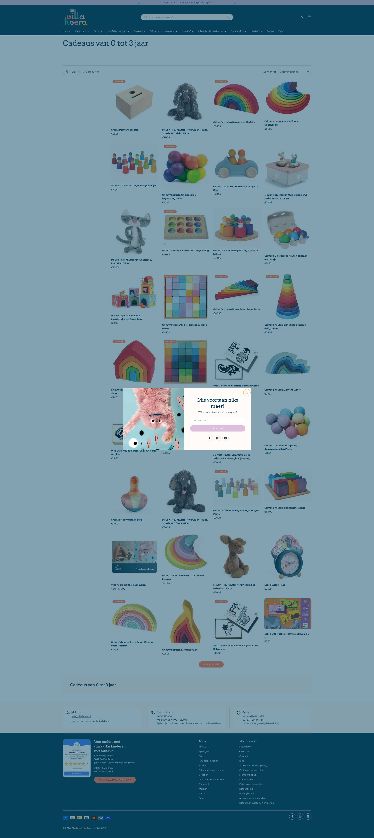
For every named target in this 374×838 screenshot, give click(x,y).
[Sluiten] (247, 393)
